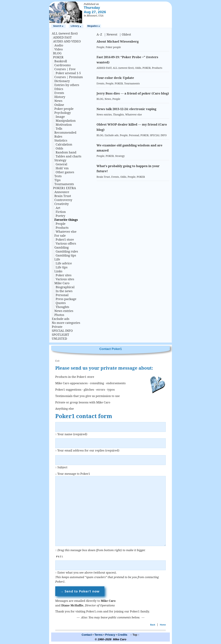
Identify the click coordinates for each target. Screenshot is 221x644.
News (58, 101)
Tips (57, 180)
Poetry (60, 216)
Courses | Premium (68, 77)
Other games (65, 172)
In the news (64, 291)
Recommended (65, 132)
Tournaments (64, 184)
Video (58, 49)
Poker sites (63, 275)
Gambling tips (66, 255)
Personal (62, 295)
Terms (98, 634)
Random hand (66, 152)
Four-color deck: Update (115, 78)
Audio (58, 45)
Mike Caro (61, 283)
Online (59, 105)
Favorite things (66, 219)
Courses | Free (65, 69)
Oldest (126, 34)
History (59, 97)
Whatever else (66, 231)
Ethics (58, 89)
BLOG (57, 53)
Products (62, 227)
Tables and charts (68, 156)
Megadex (93, 26)
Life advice (64, 263)
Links (58, 271)
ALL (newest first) (65, 33)
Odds (59, 148)
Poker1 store (65, 239)
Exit (57, 360)
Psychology (62, 112)
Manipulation (66, 120)
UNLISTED (59, 338)
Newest (112, 34)
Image (60, 116)
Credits (122, 634)
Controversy (63, 200)
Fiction (61, 212)
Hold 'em (62, 168)
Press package (66, 299)
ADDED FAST (62, 37)
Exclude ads (60, 319)
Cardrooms (62, 65)
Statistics (60, 140)
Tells (59, 128)
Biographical (65, 287)
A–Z (99, 34)
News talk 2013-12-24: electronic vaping (126, 109)
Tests (58, 176)
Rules (58, 136)
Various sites (65, 279)
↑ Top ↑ (133, 634)
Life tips (62, 267)
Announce (61, 192)
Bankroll (60, 61)
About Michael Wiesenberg (118, 41)
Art (58, 208)
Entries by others (66, 85)
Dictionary (62, 81)
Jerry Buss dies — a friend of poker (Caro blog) (133, 93)
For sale (60, 235)
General (61, 164)
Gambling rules (67, 251)
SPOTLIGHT (60, 334)
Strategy (60, 160)
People (60, 223)
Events (59, 93)
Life (57, 259)
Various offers (66, 243)
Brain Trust (62, 196)
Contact (87, 634)
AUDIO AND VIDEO (67, 41)
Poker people (64, 109)
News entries (63, 311)
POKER (58, 57)
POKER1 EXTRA (64, 188)
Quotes (61, 303)
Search (58, 26)
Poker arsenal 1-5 (68, 73)
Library (76, 26)
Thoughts (62, 307)
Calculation (64, 144)
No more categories (66, 323)
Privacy (110, 634)
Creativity (61, 204)
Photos (59, 315)
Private (57, 326)
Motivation (64, 124)
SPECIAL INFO (62, 330)
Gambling (61, 247)
